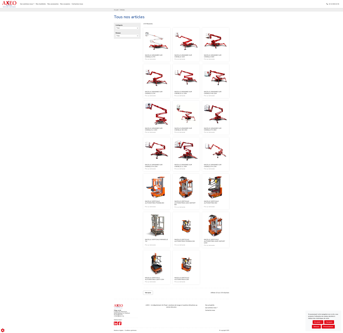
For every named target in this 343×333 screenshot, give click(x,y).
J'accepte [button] (329, 322)
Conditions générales (131, 330)
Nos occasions (65, 4)
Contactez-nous (77, 4)
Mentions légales (119, 330)
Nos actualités (209, 305)
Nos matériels (41, 4)
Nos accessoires (53, 4)
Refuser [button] (316, 327)
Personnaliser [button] (328, 327)
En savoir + (318, 322)
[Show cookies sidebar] (2, 330)
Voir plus (148, 293)
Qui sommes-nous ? (27, 4)
